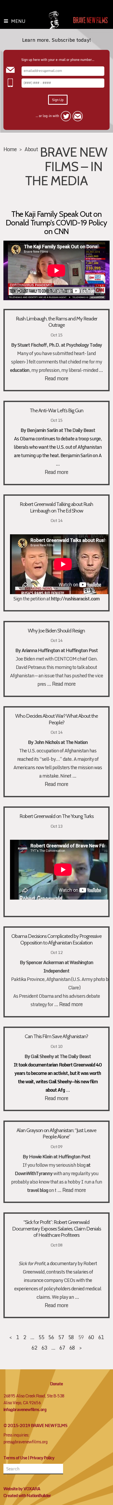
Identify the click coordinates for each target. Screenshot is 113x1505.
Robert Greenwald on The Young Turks (56, 816)
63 (44, 1347)
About (31, 149)
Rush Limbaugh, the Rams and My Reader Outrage (56, 321)
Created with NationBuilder (27, 1495)
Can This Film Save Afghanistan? (56, 1036)
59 (81, 1337)
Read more (56, 378)
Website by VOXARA (21, 1488)
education (19, 370)
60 (91, 1337)
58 (71, 1337)
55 (41, 1337)
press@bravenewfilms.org (25, 1441)
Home (10, 149)
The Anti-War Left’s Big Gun (56, 410)
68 (72, 1347)
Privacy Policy (42, 1457)
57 (61, 1337)
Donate (56, 1383)
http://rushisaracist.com (75, 599)
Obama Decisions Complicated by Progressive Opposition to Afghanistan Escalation (56, 939)
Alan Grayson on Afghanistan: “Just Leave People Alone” (56, 1133)
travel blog (37, 1190)
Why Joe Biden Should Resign (56, 630)
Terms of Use (15, 1457)
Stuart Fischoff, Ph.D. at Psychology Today (59, 345)
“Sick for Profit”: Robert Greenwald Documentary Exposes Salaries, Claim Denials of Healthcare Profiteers (56, 1228)
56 (51, 1337)
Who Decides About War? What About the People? (56, 719)
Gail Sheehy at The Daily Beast (61, 1056)
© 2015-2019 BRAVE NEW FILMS (35, 1425)
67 (62, 1347)
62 (34, 1347)
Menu (18, 21)
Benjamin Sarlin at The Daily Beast (61, 430)
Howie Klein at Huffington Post (59, 1156)
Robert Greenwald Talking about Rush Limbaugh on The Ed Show (56, 507)
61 (101, 1337)
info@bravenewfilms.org (24, 1409)
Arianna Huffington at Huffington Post (60, 650)
